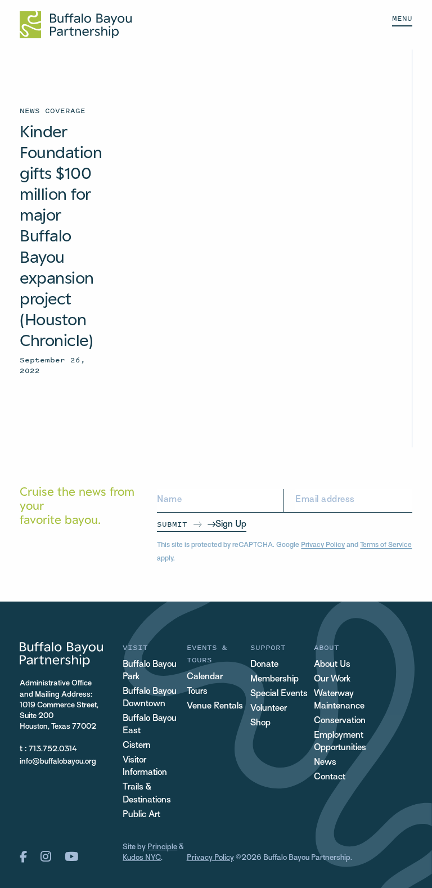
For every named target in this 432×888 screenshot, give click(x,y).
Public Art (141, 815)
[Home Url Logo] (76, 24)
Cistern (137, 746)
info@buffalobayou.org (58, 761)
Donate (264, 665)
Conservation (340, 721)
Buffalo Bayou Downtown (150, 698)
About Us (332, 665)
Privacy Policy (323, 545)
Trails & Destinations (147, 793)
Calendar (205, 677)
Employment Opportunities (340, 742)
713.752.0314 (53, 749)
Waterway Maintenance (339, 700)
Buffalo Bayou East (150, 725)
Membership (274, 679)
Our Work (332, 679)
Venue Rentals (215, 706)
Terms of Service (386, 545)
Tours (197, 692)
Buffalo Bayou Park (150, 671)
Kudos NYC (142, 858)
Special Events (279, 694)
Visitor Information (145, 766)
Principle (162, 847)
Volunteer (268, 709)
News (325, 763)
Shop (260, 723)
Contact (329, 777)
